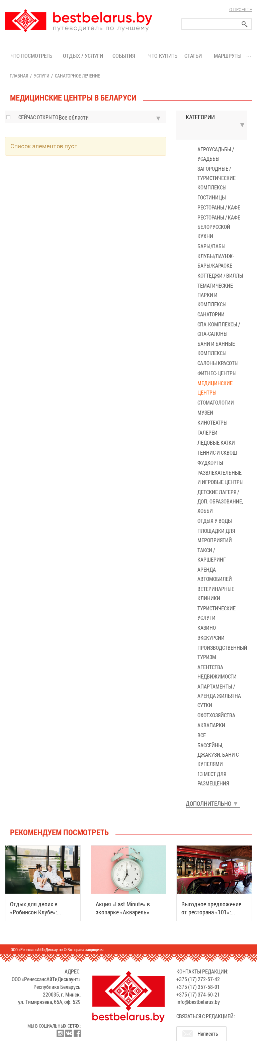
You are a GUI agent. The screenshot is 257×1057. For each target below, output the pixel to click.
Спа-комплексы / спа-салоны (218, 329)
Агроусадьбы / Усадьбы (215, 154)
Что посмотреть (31, 55)
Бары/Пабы (211, 246)
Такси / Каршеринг (211, 555)
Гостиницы (211, 197)
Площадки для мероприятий (216, 535)
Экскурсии (211, 637)
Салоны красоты (218, 362)
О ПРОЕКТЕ (240, 9)
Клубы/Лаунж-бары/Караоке (215, 261)
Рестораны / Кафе (218, 207)
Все (201, 735)
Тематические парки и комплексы (215, 295)
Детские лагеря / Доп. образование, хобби (220, 501)
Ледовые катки (216, 442)
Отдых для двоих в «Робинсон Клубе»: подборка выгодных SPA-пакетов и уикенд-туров (41, 916)
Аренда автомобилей (214, 574)
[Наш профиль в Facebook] (77, 1033)
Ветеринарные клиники (215, 593)
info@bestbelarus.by (198, 1001)
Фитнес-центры (217, 372)
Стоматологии (215, 402)
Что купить (162, 55)
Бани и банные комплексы (216, 348)
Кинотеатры (212, 422)
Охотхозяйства (216, 715)
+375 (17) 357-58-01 (198, 986)
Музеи (205, 412)
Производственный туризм (222, 652)
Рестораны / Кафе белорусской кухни (218, 227)
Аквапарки (211, 725)
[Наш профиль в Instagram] (60, 1033)
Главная (19, 75)
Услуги (41, 75)
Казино (206, 627)
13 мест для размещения (213, 778)
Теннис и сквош (217, 452)
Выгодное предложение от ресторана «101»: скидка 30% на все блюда (213, 912)
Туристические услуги (216, 613)
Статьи (194, 55)
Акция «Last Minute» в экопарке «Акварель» (123, 908)
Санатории (211, 314)
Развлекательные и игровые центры (220, 477)
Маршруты (228, 55)
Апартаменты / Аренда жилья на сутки (219, 696)
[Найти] (245, 24)
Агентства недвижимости (217, 671)
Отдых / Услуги (83, 55)
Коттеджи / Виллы (220, 275)
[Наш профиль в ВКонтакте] (68, 1033)
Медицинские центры (215, 388)
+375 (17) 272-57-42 (198, 979)
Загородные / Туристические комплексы (216, 178)
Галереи (207, 432)
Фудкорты (210, 462)
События (125, 55)
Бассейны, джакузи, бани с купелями (218, 754)
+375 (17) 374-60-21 (198, 994)
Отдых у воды (214, 520)
